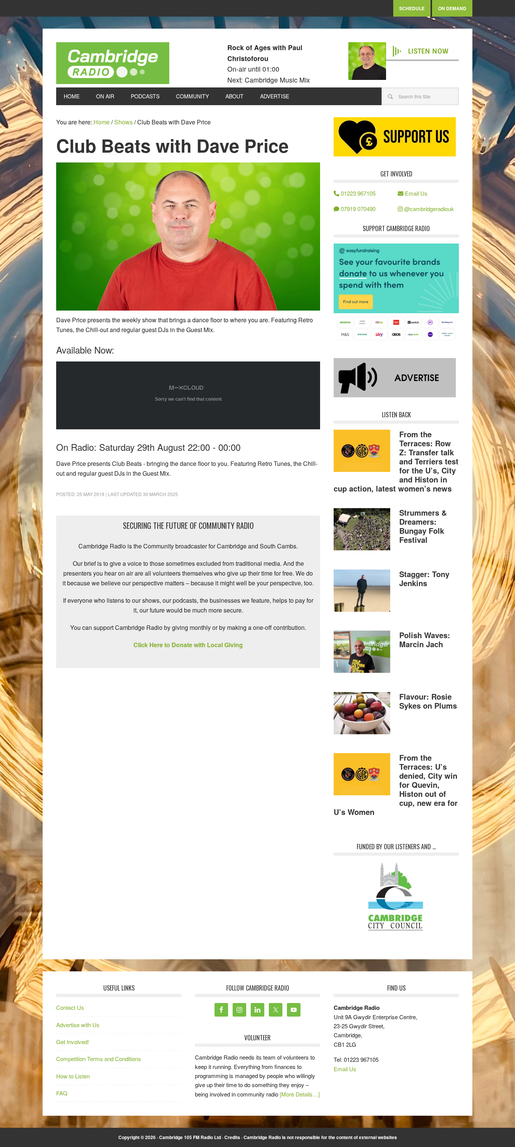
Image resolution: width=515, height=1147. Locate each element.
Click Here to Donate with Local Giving (188, 644)
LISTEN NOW (428, 51)
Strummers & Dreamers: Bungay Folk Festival (423, 526)
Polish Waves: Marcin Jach (424, 639)
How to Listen (73, 1076)
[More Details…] (300, 1094)
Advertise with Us (78, 1025)
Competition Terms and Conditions (98, 1059)
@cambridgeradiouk (428, 209)
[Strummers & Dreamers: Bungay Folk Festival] (362, 530)
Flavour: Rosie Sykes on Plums (428, 701)
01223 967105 (357, 193)
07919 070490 (357, 209)
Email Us (415, 193)
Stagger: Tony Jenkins (424, 578)
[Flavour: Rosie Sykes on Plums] (362, 714)
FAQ (61, 1093)
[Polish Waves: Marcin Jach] (362, 653)
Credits (232, 1137)
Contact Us (70, 1007)
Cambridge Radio (112, 64)
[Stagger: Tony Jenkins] (362, 592)
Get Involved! (72, 1042)
